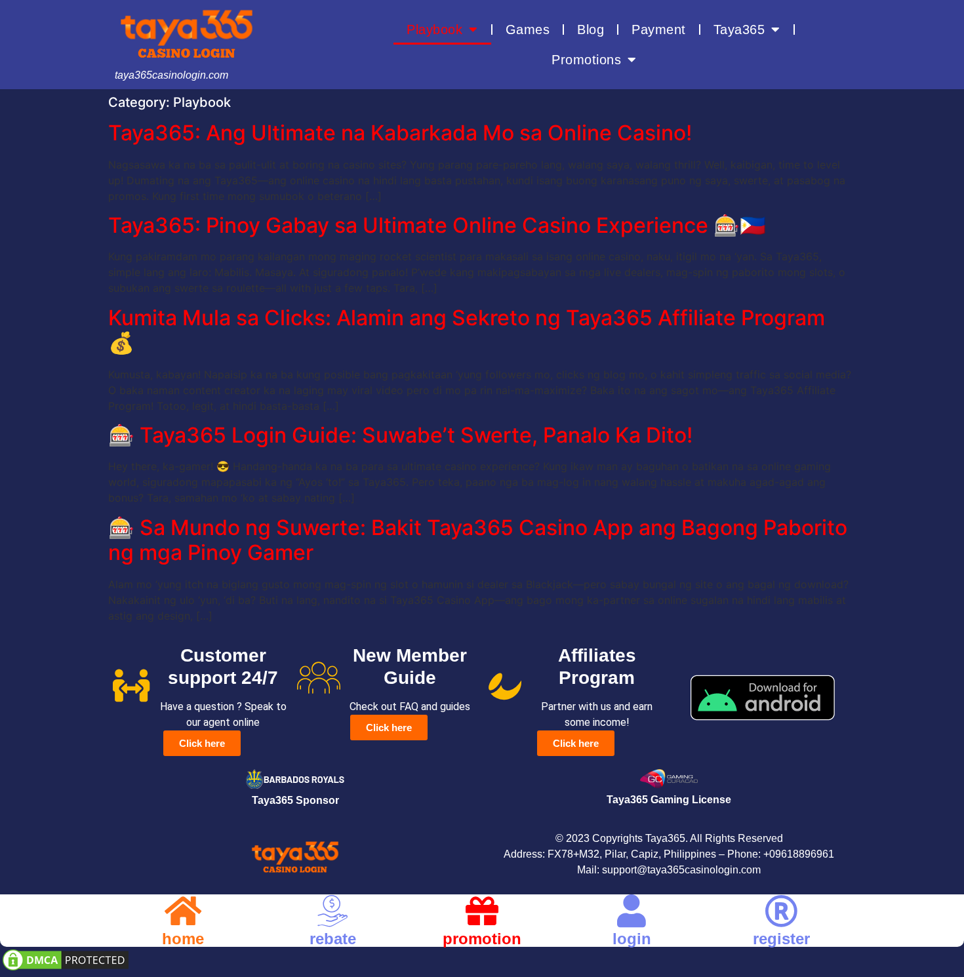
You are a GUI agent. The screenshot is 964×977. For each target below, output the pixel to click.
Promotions (586, 59)
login (632, 938)
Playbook (434, 29)
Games (528, 29)
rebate (333, 938)
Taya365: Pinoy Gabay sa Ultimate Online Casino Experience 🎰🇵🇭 (437, 225)
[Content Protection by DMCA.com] (65, 969)
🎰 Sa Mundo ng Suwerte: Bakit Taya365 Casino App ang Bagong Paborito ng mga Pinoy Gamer (477, 540)
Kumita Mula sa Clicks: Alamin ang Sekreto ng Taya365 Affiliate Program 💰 (466, 330)
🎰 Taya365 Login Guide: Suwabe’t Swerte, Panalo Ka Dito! (400, 435)
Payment (659, 29)
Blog (590, 29)
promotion (482, 938)
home (183, 938)
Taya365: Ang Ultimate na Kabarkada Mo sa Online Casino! (400, 133)
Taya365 (739, 29)
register (781, 938)
